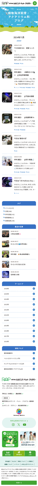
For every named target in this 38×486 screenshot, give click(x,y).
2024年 (6, 299)
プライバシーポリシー (29, 476)
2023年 (6, 304)
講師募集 (18, 394)
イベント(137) (9, 208)
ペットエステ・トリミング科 (12, 358)
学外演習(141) (10, 214)
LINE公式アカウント (27, 464)
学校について (22, 461)
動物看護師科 (8, 353)
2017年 (6, 336)
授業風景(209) (10, 221)
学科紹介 (8, 461)
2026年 (6, 289)
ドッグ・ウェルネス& (14, 364)
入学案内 (30, 461)
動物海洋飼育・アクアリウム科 (13, 369)
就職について (8, 464)
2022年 (6, 310)
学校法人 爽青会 (7, 394)
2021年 (6, 315)
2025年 (6, 294)
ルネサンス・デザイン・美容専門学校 (14, 405)
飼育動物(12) (9, 218)
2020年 (6, 320)
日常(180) (8, 211)
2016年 (6, 341)
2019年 (6, 326)
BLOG (14, 461)
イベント (16, 464)
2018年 (6, 331)
